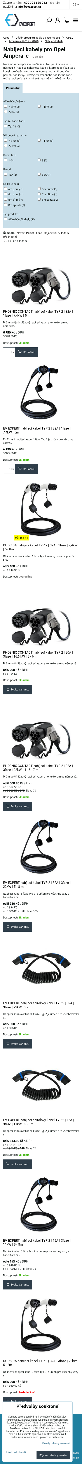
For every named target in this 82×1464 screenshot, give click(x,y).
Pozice (30, 233)
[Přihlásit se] (57, 20)
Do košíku (28, 352)
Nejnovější (50, 233)
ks (12, 352)
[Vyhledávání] (49, 20)
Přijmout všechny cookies (53, 1455)
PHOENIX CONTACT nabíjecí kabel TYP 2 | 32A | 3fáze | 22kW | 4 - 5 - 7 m (38, 768)
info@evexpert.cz (29, 6)
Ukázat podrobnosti (15, 1452)
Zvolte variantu (19, 689)
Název (20, 233)
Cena (39, 233)
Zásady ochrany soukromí (56, 1443)
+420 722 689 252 (34, 2)
